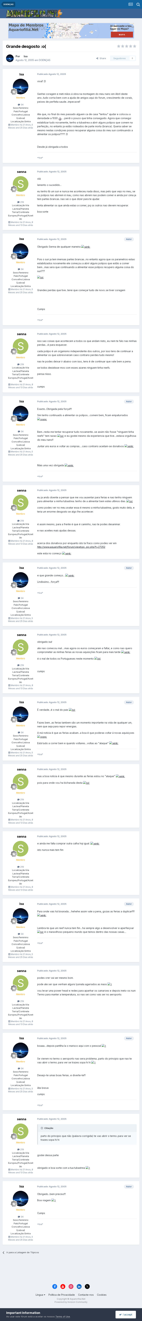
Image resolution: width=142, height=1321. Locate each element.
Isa (26, 56)
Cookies (101, 1294)
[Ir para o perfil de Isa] (10, 58)
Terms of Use (62, 1316)
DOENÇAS (44, 60)
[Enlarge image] (60, 118)
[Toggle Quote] (42, 1128)
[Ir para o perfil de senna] (20, 184)
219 (22, 202)
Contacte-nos (86, 1294)
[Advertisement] (71, 1271)
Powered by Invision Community (71, 1302)
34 (22, 104)
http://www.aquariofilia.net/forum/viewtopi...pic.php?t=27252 (71, 546)
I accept (127, 1314)
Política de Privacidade (61, 1294)
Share (102, 58)
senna (21, 172)
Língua (40, 1294)
